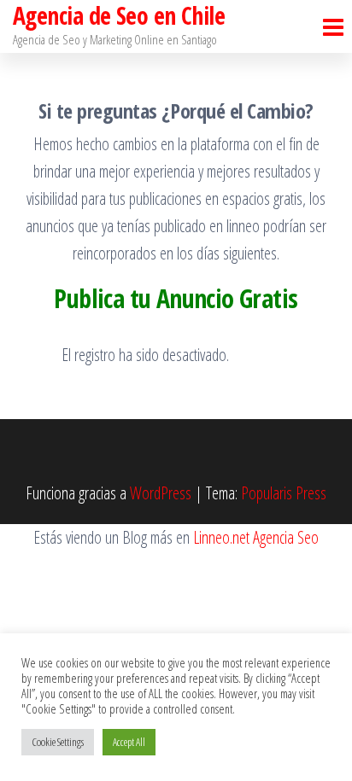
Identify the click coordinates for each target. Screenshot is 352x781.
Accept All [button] (129, 741)
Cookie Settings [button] (58, 741)
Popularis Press (283, 492)
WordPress (160, 492)
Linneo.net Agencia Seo (256, 537)
